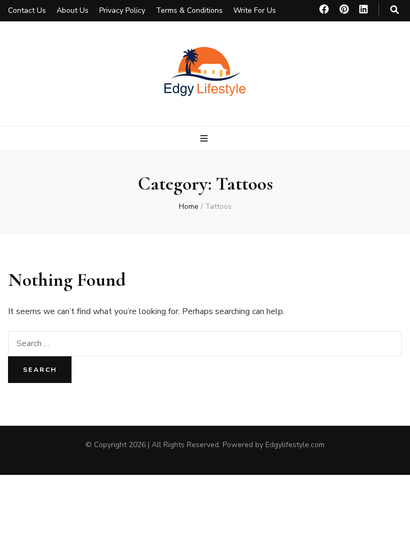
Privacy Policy (122, 10)
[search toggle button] (394, 9)
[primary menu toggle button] (205, 138)
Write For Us (254, 10)
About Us (73, 10)
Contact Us (27, 10)
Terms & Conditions (189, 10)
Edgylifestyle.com (295, 445)
